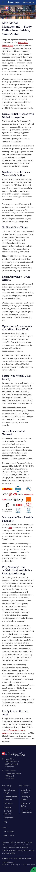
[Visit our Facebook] (5, 859)
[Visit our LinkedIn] (2, 859)
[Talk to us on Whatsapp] (9, 859)
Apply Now (29, 2)
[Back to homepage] (18, 8)
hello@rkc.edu (26, 859)
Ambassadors (8, 818)
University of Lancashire (10, 847)
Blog (5, 822)
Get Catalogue (14, 2)
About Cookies (9, 835)
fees (10, 527)
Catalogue (7, 807)
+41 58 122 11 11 (16, 859)
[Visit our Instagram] (7, 859)
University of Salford (16, 850)
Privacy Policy (9, 832)
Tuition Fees (8, 803)
